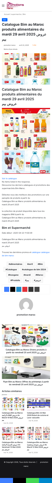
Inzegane (14, 275)
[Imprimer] (37, 289)
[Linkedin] (18, 289)
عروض (38, 280)
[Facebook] (6, 289)
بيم (27, 280)
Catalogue (12, 269)
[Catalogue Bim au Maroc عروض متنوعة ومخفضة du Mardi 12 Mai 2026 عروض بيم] (38, 433)
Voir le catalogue (9, 178)
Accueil (7, 14)
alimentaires (16, 264)
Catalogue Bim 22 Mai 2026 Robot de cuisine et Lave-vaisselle (37, 415)
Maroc (40, 275)
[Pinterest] (24, 289)
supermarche (16, 14)
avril (31, 264)
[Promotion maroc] (15, 5)
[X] (12, 289)
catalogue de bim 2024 (34, 269)
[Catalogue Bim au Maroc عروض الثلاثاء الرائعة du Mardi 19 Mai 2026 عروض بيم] (13, 403)
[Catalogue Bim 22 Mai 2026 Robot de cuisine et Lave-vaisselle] (38, 403)
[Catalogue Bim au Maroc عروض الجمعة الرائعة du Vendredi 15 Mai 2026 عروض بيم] (13, 433)
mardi (28, 275)
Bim (24, 14)
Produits (16, 280)
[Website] (26, 319)
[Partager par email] (30, 289)
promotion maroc (10, 45)
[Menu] (3, 6)
